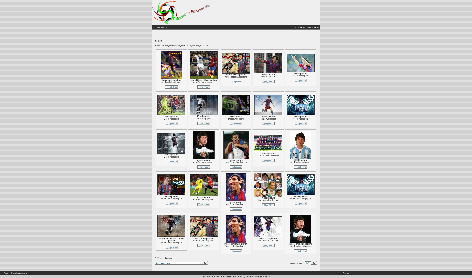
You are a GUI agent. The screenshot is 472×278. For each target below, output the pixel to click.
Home (156, 27)
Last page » (167, 258)
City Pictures (247, 276)
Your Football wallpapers (171, 82)
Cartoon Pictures (228, 276)
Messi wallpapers (268, 77)
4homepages (21, 273)
